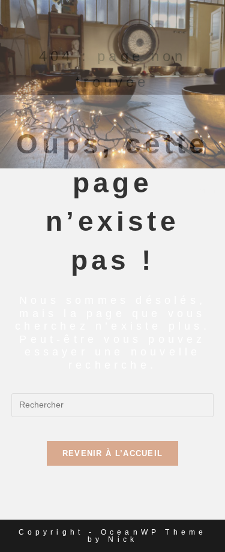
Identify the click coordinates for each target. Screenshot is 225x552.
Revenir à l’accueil (112, 453)
